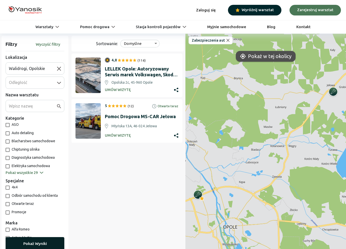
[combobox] (33, 68)
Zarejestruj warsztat (315, 10)
